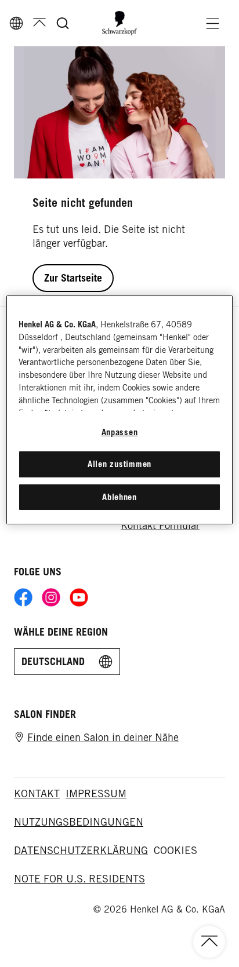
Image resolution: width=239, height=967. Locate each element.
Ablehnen (119, 497)
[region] (119, 410)
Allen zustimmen (119, 464)
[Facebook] (23, 597)
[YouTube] (79, 597)
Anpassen (120, 432)
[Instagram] (51, 597)
